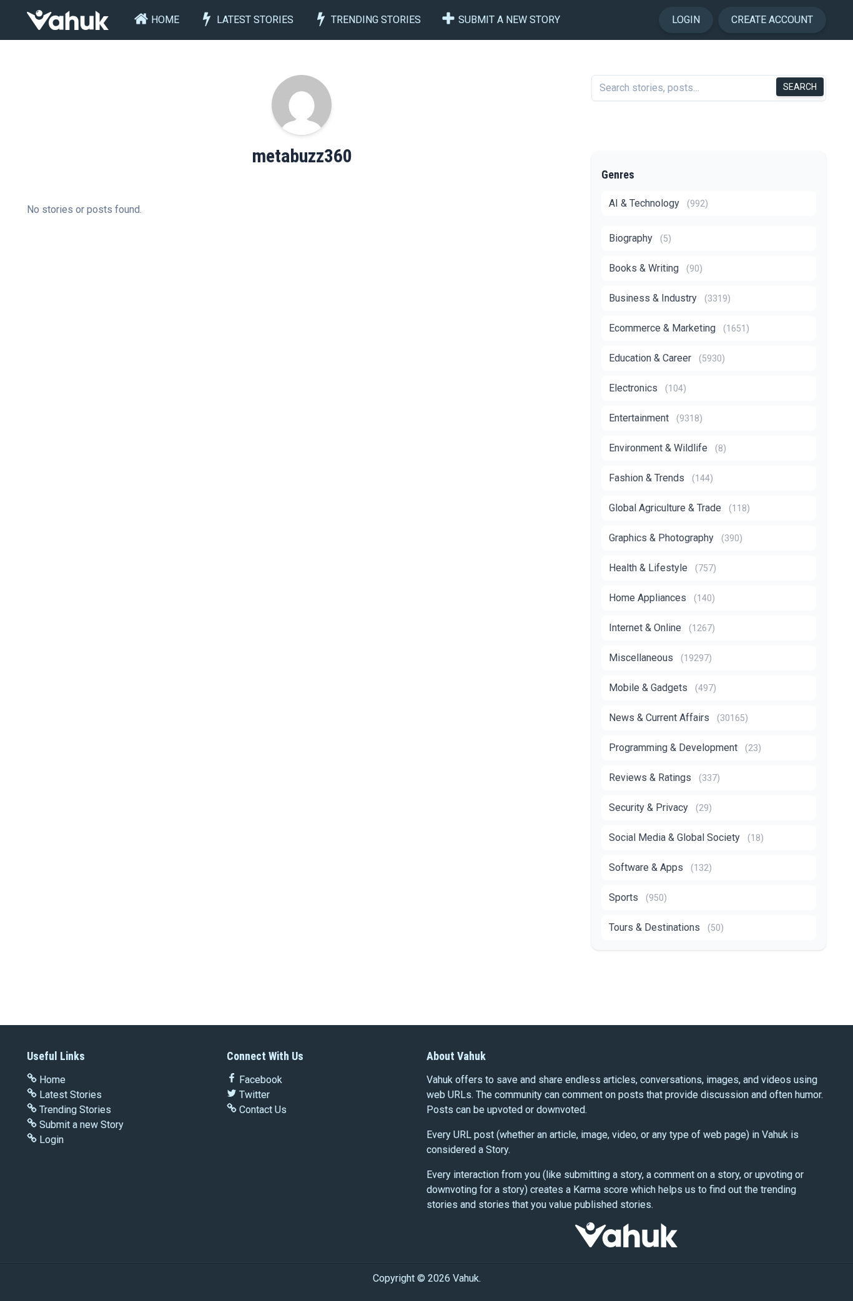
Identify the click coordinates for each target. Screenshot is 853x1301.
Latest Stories (255, 20)
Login (686, 20)
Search (800, 87)
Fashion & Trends (661, 478)
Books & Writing (656, 268)
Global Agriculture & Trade (679, 508)
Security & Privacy (660, 807)
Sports (638, 897)
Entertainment (656, 418)
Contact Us (263, 1110)
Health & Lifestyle (662, 568)
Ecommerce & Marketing (679, 328)
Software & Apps (660, 867)
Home (165, 20)
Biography (640, 238)
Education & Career (667, 358)
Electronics (647, 388)
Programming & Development (685, 748)
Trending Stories (376, 20)
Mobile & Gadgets (662, 688)
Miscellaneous (660, 658)
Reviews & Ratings (664, 777)
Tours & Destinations (666, 927)
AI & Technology (658, 203)
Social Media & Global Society (686, 837)
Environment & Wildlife (667, 448)
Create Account (772, 20)
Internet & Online (662, 628)
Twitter (254, 1095)
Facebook (260, 1080)
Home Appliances (662, 598)
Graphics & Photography (675, 538)
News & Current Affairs (678, 718)
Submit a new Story (509, 20)
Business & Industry (670, 298)
